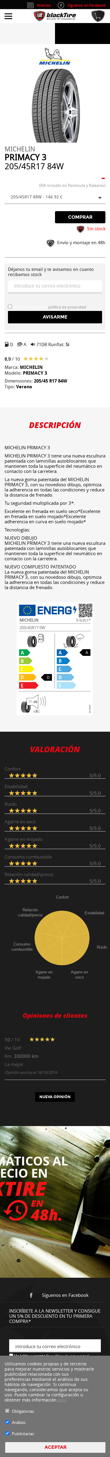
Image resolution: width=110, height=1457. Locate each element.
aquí (62, 1400)
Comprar (80, 217)
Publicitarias (23, 1433)
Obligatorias (23, 1411)
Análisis (18, 1422)
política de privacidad (67, 307)
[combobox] (55, 197)
